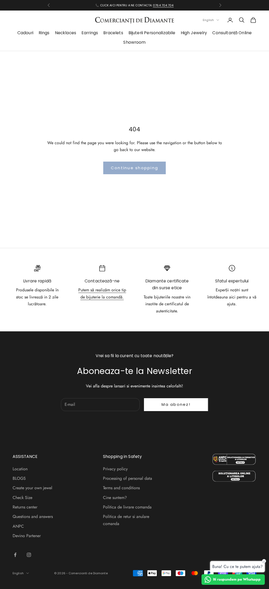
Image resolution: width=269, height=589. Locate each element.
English (208, 20)
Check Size (22, 498)
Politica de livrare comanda (127, 507)
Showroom (134, 42)
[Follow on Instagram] (29, 554)
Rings (44, 33)
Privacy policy (115, 469)
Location (20, 469)
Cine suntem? (115, 498)
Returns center (25, 507)
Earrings (89, 33)
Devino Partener (27, 536)
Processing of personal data (127, 478)
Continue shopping (134, 168)
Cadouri (25, 33)
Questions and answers (33, 516)
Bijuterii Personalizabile (151, 33)
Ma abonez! (176, 404)
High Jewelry (194, 33)
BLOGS (19, 478)
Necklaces (65, 33)
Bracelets (113, 33)
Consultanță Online (232, 33)
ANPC (18, 526)
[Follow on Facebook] (15, 554)
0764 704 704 (163, 5)
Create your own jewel (32, 488)
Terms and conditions (121, 488)
